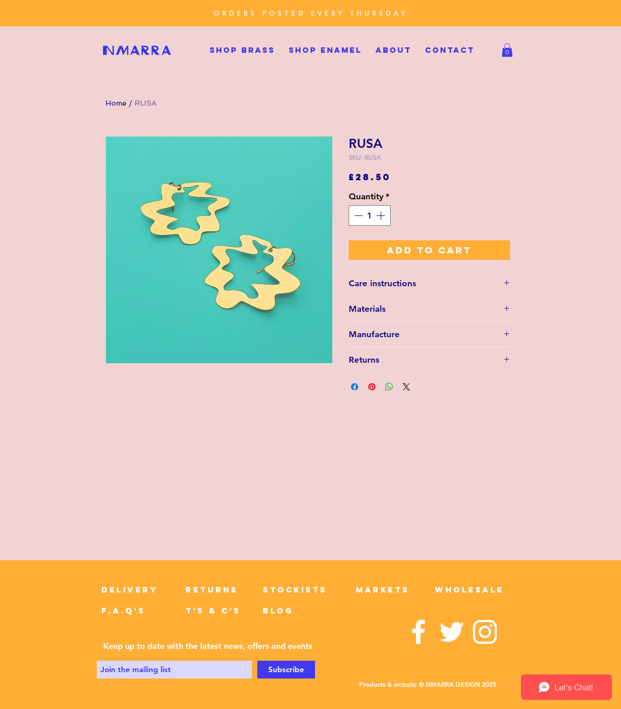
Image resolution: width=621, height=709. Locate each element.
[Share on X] (406, 386)
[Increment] (381, 215)
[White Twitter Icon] (452, 632)
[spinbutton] (369, 215)
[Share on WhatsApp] (389, 386)
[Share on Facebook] (354, 386)
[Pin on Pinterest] (371, 386)
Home (115, 103)
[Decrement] (357, 215)
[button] (507, 50)
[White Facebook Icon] (418, 632)
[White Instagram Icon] (485, 632)
